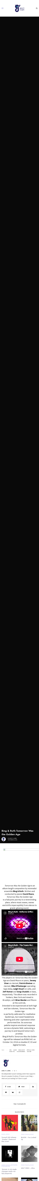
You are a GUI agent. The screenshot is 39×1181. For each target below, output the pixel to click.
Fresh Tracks (25, 1134)
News (7, 1134)
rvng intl (12, 1051)
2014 (10, 1050)
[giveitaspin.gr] (19, 8)
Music (3, 1134)
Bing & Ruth (22, 1050)
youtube (29, 1051)
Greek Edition (6, 1165)
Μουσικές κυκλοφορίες (9, 1165)
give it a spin (13, 838)
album (15, 1050)
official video (31, 1050)
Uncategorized (21, 1051)
